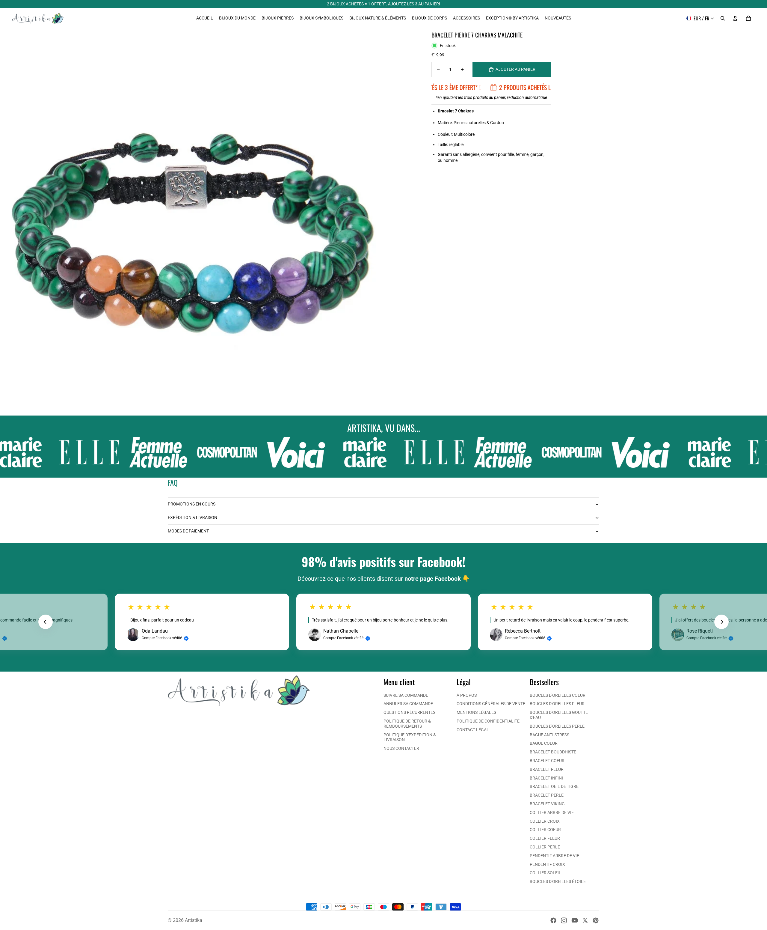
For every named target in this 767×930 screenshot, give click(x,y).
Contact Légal (473, 729)
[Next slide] (721, 622)
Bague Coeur (544, 743)
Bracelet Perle (547, 795)
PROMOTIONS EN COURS (191, 504)
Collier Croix (545, 821)
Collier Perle (545, 847)
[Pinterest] (595, 920)
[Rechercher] (722, 18)
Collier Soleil (545, 872)
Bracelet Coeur (547, 760)
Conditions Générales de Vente (491, 703)
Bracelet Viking (547, 803)
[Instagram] (563, 920)
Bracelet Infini (546, 778)
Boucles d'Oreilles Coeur (557, 695)
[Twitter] (585, 920)
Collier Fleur (545, 838)
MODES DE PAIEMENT (188, 531)
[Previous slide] (45, 622)
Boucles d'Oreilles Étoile (558, 881)
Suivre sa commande (406, 695)
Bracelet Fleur (547, 769)
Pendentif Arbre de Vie (554, 855)
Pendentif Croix (547, 864)
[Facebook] (553, 920)
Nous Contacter (401, 748)
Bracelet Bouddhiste (553, 752)
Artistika (193, 920)
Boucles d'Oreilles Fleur (557, 703)
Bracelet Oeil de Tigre (554, 786)
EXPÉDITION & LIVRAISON (192, 517)
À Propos (467, 695)
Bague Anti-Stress (549, 734)
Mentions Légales (476, 712)
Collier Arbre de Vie (552, 812)
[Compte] (735, 18)
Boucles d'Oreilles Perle (557, 726)
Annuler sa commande (408, 703)
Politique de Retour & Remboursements (407, 724)
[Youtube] (574, 920)
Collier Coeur (545, 829)
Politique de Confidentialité (488, 721)
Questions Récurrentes (409, 712)
